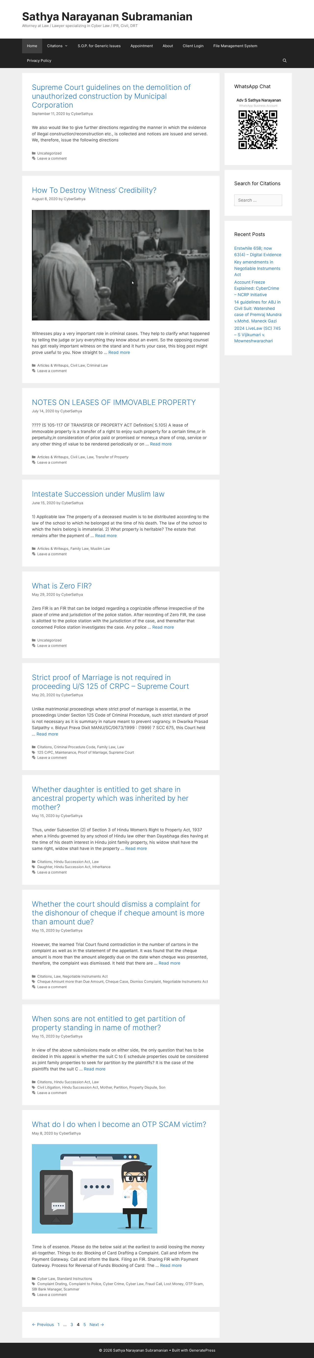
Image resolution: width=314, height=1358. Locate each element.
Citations (55, 45)
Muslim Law (100, 548)
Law (90, 457)
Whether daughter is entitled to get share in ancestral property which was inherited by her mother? (110, 798)
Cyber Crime (113, 1284)
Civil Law (77, 365)
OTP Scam (194, 1284)
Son (162, 1087)
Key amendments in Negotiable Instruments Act (257, 268)
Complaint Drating (52, 1284)
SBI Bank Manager (47, 1289)
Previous (43, 1324)
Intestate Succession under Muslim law (98, 493)
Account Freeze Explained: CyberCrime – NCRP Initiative (256, 288)
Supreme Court (121, 752)
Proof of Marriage (92, 752)
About (168, 45)
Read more (119, 352)
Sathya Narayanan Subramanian (107, 16)
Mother (106, 1087)
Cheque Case (116, 981)
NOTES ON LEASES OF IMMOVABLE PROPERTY (114, 402)
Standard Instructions (74, 1278)
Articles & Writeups (52, 365)
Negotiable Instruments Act (85, 976)
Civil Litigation (48, 1087)
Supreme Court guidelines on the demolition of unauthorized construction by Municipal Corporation (111, 96)
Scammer (71, 1289)
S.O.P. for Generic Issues (99, 45)
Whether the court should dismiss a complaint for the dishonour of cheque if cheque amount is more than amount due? (118, 913)
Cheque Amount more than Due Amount (70, 981)
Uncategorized (49, 153)
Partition (120, 1087)
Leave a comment (52, 158)
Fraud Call (153, 1284)
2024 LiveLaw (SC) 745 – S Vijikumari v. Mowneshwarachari (257, 334)
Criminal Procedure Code (74, 747)
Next (97, 1324)
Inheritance (101, 867)
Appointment (142, 45)
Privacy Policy (39, 60)
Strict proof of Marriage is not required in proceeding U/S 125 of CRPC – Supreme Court (110, 682)
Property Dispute (143, 1087)
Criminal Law (97, 365)
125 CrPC (45, 752)
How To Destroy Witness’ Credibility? (94, 190)
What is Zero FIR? (62, 585)
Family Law (79, 548)
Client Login (193, 45)
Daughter (44, 867)
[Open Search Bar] (284, 60)
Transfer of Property (112, 457)
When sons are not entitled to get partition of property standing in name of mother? (108, 1023)
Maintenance (65, 752)
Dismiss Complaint (145, 981)
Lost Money (173, 1284)
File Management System (235, 45)
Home (32, 45)
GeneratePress (202, 1350)
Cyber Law (46, 1278)
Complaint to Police (85, 1284)
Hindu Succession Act (72, 861)
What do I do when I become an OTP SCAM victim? (119, 1124)
